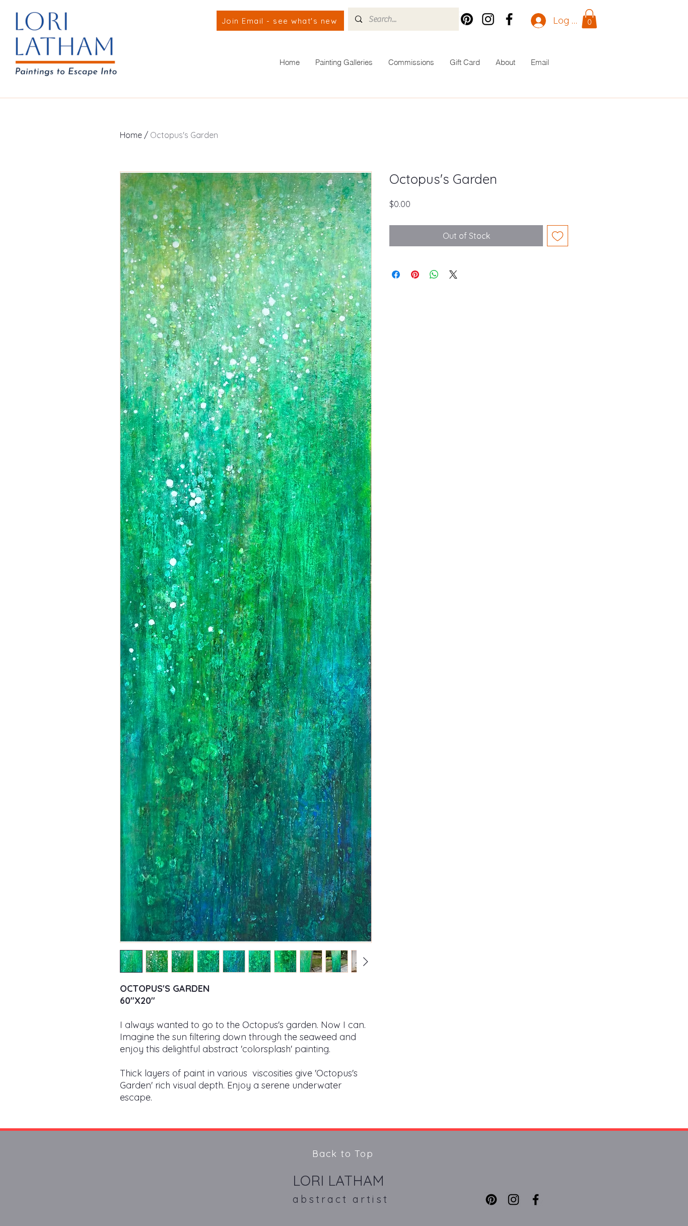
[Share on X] (453, 274)
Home (131, 135)
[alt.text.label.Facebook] (509, 19)
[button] (589, 18)
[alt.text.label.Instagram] (488, 19)
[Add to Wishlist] (557, 235)
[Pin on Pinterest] (415, 274)
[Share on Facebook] (396, 274)
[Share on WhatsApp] (434, 274)
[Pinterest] (467, 19)
